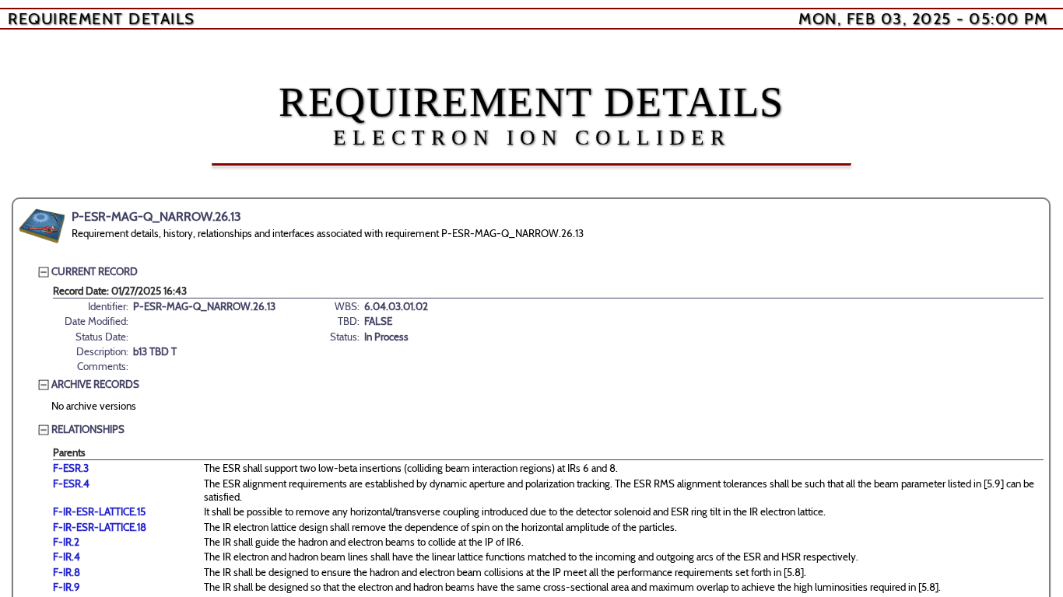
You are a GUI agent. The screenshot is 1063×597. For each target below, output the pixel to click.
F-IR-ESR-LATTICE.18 (99, 527)
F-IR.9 (66, 587)
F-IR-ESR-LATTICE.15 (99, 511)
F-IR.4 (66, 556)
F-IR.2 (66, 542)
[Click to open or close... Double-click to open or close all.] (42, 226)
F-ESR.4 (71, 483)
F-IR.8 (66, 572)
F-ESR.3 (71, 468)
